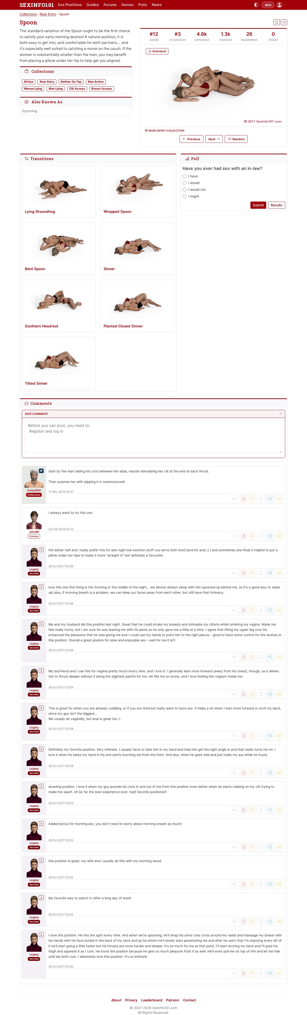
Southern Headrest (41, 326)
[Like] (243, 498)
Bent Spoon (35, 269)
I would (194, 183)
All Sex (28, 81)
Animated (159, 51)
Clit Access (77, 88)
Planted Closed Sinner (123, 326)
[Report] (279, 498)
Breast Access (101, 88)
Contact (189, 1000)
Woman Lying (33, 88)
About (116, 1000)
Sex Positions (70, 4)
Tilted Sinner (36, 383)
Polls (142, 4)
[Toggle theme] (256, 5)
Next (211, 139)
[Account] (281, 4)
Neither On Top (71, 81)
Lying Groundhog (40, 211)
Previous (193, 139)
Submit (258, 205)
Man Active (96, 81)
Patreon (172, 1000)
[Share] (284, 22)
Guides (93, 4)
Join (268, 5)
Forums (110, 4)
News (157, 4)
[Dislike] (252, 498)
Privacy (131, 1000)
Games (127, 4)
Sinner (109, 269)
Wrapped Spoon (117, 211)
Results (277, 205)
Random (238, 139)
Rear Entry (48, 14)
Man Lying (56, 88)
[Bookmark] (276, 22)
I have (193, 176)
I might (193, 196)
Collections (28, 14)
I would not (197, 189)
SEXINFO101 (37, 4)
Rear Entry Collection (166, 130)
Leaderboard (151, 1000)
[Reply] (234, 498)
